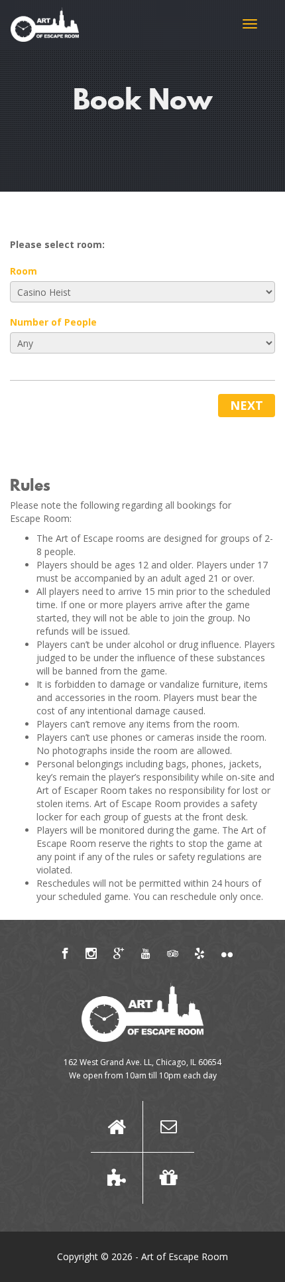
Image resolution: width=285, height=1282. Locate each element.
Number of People (53, 322)
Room (23, 271)
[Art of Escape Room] (45, 23)
